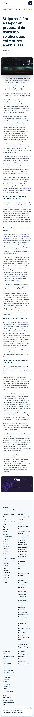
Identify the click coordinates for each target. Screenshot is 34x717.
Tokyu (9, 184)
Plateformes (22, 556)
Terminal (5, 580)
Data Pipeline (7, 539)
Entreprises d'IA (23, 561)
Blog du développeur (24, 647)
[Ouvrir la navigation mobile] (30, 3)
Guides (5, 654)
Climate (5, 532)
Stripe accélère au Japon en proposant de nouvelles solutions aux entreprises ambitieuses (15, 31)
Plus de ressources (8, 691)
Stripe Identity (16, 144)
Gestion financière (24, 554)
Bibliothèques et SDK (24, 642)
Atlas (4, 519)
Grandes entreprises (24, 517)
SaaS (19, 559)
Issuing (5, 553)
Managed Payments (9, 558)
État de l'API (22, 633)
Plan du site (6, 684)
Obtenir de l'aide (8, 700)
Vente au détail (22, 596)
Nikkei (22, 182)
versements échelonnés (18, 137)
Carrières (21, 656)
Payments (6, 563)
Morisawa (15, 184)
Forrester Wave (8, 457)
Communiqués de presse (12, 9)
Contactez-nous (23, 664)
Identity (5, 548)
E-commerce (22, 529)
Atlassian (9, 190)
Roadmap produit (23, 654)
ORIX (20, 184)
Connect (5, 534)
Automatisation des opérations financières (24, 538)
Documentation (23, 626)
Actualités (18, 9)
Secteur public (22, 594)
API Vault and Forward (18, 135)
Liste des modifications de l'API (23, 637)
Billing (4, 524)
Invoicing (5, 551)
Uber (4, 190)
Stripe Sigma (6, 575)
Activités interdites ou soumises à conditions (8, 677)
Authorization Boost (9, 522)
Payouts (5, 565)
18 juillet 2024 (7, 50)
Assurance (21, 578)
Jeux (19, 571)
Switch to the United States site (13, 712)
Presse (20, 659)
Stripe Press (22, 661)
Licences (5, 681)
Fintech (20, 568)
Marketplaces (22, 551)
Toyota (17, 182)
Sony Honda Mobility (22, 371)
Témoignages (28, 9)
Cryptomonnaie (7, 536)
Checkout (6, 529)
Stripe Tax (27, 209)
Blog (4, 661)
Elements (6, 541)
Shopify (28, 188)
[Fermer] (31, 708)
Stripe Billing (18, 209)
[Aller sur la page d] (5, 507)
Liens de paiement (8, 561)
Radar (4, 568)
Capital (5, 527)
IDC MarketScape (24, 463)
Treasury (5, 582)
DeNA (5, 373)
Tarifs (4, 517)
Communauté (7, 663)
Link (16, 278)
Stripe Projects (22, 644)
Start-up (21, 519)
